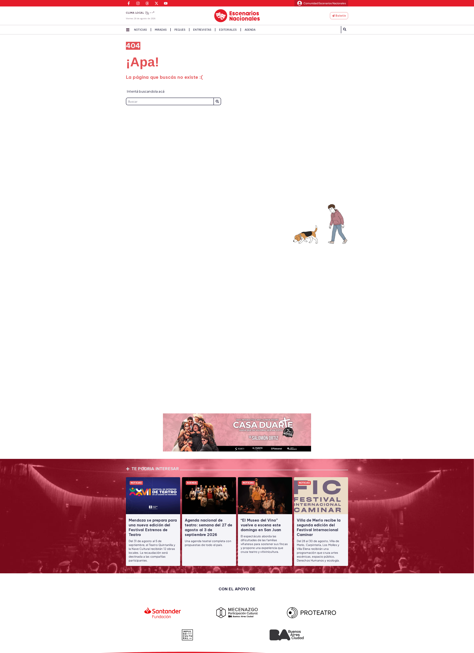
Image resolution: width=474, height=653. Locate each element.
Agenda (250, 29)
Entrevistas (202, 29)
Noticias (140, 29)
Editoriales (228, 29)
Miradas (161, 29)
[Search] (217, 101)
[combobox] (169, 101)
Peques (179, 29)
